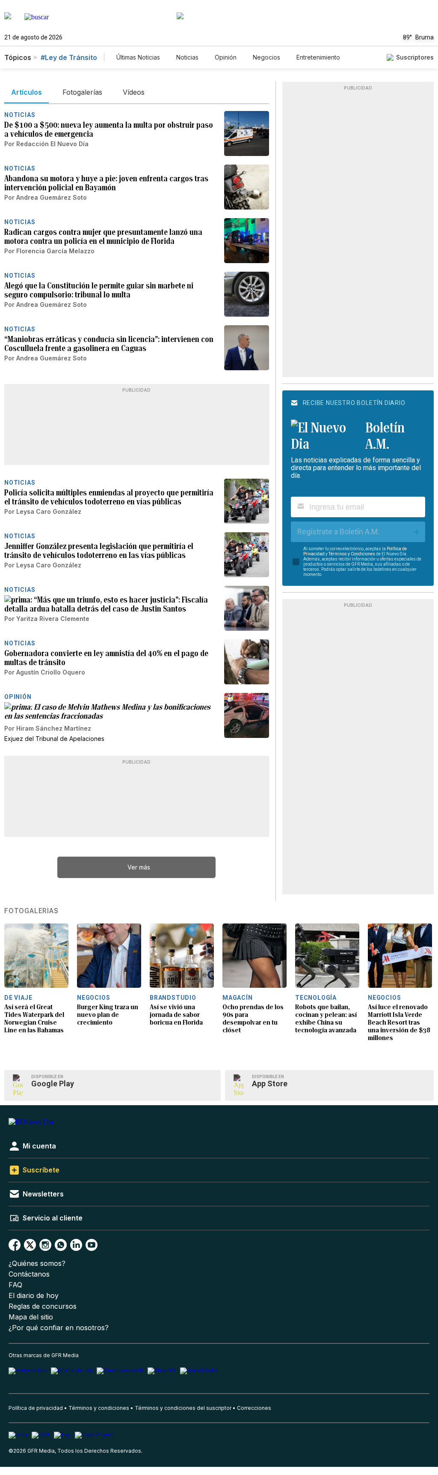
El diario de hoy (34, 1296)
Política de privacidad (36, 1408)
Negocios (266, 57)
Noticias (187, 57)
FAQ (15, 1285)
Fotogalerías (31, 911)
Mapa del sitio (31, 1317)
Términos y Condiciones (351, 554)
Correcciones (254, 1408)
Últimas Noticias (138, 57)
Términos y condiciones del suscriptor (183, 1408)
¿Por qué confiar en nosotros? (59, 1328)
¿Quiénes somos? (37, 1263)
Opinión (226, 57)
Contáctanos (29, 1274)
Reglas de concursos (43, 1306)
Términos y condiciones (98, 1408)
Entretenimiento (318, 57)
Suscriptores (415, 57)
